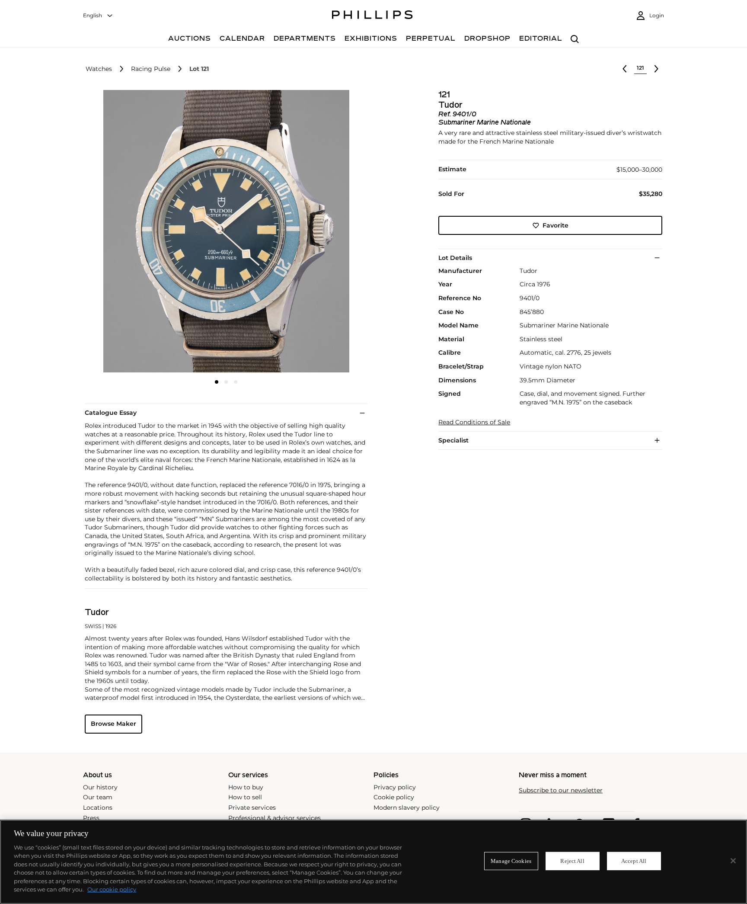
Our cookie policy (111, 889)
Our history (100, 787)
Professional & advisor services (274, 818)
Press (91, 818)
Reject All (572, 861)
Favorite (555, 225)
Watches (99, 69)
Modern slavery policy (407, 807)
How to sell (245, 797)
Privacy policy (395, 787)
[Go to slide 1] (216, 382)
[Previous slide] (132, 232)
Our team (97, 797)
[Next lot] (656, 69)
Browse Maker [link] (113, 724)
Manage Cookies (511, 861)
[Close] (733, 860)
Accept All (633, 861)
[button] (223, 231)
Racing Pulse (150, 69)
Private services (252, 807)
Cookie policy (394, 797)
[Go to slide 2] (226, 382)
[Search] (575, 40)
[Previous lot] (625, 69)
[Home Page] (372, 16)
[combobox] (98, 15)
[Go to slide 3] (235, 382)
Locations (97, 807)
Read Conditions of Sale (474, 422)
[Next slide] (320, 232)
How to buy (245, 787)
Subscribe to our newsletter (561, 790)
